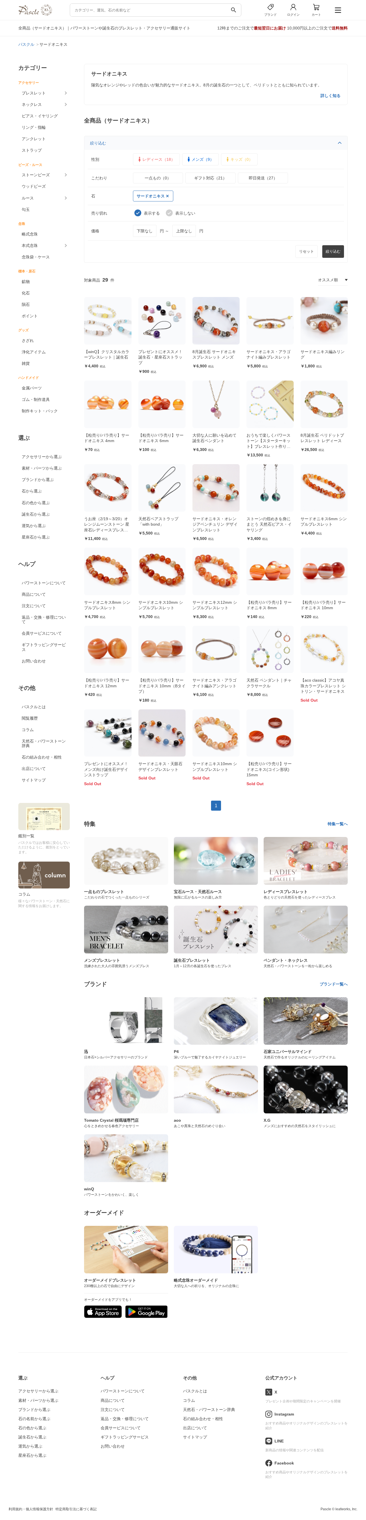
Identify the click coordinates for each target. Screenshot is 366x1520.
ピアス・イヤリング (40, 116)
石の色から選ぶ (36, 502)
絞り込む (98, 143)
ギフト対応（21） (210, 178)
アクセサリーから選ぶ (42, 456)
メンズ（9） (203, 159)
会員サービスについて (42, 633)
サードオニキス (151, 196)
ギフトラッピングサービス (44, 647)
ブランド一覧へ (334, 984)
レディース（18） (158, 159)
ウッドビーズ (34, 186)
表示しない (185, 213)
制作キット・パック (40, 411)
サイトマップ (34, 780)
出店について (34, 768)
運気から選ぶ (34, 525)
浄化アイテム (34, 352)
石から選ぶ (32, 491)
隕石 (26, 304)
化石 (26, 293)
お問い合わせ (34, 661)
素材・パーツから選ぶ (42, 468)
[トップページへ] (35, 14)
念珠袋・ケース (36, 257)
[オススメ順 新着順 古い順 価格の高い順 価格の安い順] (333, 280)
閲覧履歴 (30, 718)
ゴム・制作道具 (36, 399)
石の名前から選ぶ (34, 1418)
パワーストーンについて (44, 583)
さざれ (28, 340)
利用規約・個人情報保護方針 (31, 1509)
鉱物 (26, 281)
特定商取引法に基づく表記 (76, 1509)
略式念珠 (30, 234)
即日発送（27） (263, 178)
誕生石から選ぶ (36, 514)
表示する (152, 213)
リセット (306, 251)
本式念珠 (30, 245)
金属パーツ (32, 388)
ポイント (30, 316)
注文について (34, 605)
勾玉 (26, 209)
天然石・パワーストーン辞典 (44, 743)
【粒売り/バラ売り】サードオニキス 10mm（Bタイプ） (162, 686)
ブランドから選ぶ (38, 479)
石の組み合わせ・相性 (42, 757)
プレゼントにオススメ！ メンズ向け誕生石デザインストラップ (106, 769)
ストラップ (32, 150)
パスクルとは (34, 706)
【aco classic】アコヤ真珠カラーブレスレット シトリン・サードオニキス (323, 686)
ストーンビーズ (36, 175)
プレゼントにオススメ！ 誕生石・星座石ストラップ (160, 357)
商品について (34, 594)
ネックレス (32, 104)
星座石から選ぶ (36, 537)
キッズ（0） (241, 159)
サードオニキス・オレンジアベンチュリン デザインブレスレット (215, 524)
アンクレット (34, 138)
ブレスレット (34, 93)
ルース (28, 198)
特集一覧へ (338, 824)
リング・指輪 (34, 127)
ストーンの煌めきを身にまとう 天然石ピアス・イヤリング (269, 524)
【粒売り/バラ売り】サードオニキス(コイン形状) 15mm (269, 769)
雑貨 (26, 363)
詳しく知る (331, 95)
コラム (28, 729)
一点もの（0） (158, 178)
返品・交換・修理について (44, 619)
